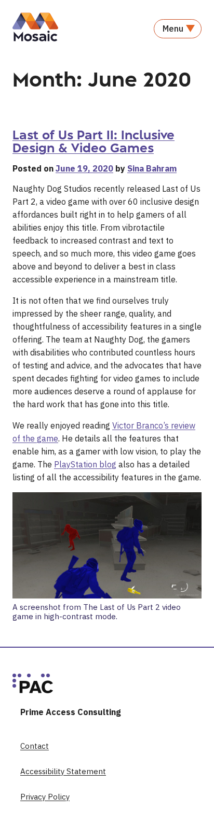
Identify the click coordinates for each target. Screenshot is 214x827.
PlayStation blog (85, 464)
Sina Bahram (152, 168)
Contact (34, 746)
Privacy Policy (45, 797)
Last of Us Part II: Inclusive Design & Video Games (93, 141)
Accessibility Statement (63, 771)
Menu (173, 28)
